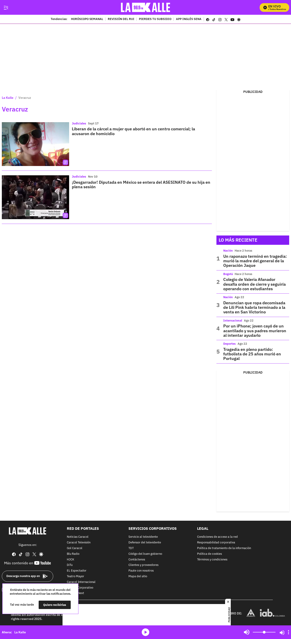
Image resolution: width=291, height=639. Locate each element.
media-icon (145, 632)
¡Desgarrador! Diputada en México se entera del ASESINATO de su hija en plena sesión (141, 184)
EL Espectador (76, 570)
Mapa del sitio (137, 576)
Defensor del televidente (144, 542)
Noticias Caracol (77, 536)
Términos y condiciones (212, 559)
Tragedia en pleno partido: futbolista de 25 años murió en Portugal (252, 354)
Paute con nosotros (141, 570)
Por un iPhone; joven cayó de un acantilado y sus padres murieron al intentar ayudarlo (254, 330)
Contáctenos (136, 559)
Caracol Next (75, 593)
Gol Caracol (74, 548)
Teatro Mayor (75, 576)
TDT (131, 548)
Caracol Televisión (78, 542)
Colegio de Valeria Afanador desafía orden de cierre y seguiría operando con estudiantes (254, 284)
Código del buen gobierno (145, 553)
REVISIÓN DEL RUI (121, 19)
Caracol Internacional (81, 582)
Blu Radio (73, 553)
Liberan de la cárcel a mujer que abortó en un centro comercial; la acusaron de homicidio (133, 131)
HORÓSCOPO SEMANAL (87, 19)
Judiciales (79, 123)
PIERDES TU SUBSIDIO (155, 19)
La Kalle (7, 97)
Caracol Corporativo (80, 587)
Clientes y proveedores (143, 565)
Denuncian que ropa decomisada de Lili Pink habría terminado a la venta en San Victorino (254, 307)
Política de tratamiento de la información (224, 548)
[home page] (145, 7)
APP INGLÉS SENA (188, 19)
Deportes (229, 344)
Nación (228, 251)
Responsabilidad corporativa (216, 542)
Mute (246, 632)
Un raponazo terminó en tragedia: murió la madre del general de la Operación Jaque (255, 261)
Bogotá (228, 274)
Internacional (232, 320)
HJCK (70, 559)
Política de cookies (209, 553)
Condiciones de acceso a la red (217, 536)
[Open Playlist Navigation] (288, 632)
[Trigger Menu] (6, 7)
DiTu (70, 565)
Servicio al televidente (143, 536)
